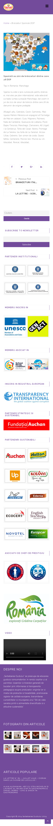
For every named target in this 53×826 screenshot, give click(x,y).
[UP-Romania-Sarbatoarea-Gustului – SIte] (15, 475)
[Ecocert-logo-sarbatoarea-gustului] (15, 515)
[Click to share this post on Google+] (31, 166)
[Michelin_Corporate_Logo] (15, 495)
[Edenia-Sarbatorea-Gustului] (38, 495)
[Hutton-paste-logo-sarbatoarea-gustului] (38, 455)
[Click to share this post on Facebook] (11, 166)
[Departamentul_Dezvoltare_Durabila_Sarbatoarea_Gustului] (38, 270)
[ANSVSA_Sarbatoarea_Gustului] (38, 288)
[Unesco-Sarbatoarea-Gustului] (15, 326)
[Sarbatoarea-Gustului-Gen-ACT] (38, 326)
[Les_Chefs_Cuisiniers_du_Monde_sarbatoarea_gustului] (15, 572)
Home (6, 23)
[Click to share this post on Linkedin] (41, 166)
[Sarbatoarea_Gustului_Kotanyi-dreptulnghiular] (38, 476)
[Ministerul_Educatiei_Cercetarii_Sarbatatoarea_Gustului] (15, 270)
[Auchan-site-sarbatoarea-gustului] (15, 455)
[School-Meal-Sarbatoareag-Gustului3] (15, 364)
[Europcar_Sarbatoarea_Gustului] (38, 534)
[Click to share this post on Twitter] (21, 166)
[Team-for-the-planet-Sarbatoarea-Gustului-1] (38, 364)
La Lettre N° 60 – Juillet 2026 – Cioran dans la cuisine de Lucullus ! (25, 779)
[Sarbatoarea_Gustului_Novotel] (15, 534)
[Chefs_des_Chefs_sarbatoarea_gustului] (38, 572)
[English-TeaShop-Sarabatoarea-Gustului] (38, 515)
